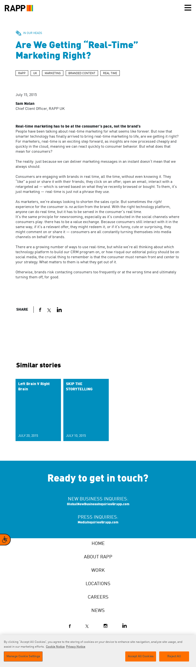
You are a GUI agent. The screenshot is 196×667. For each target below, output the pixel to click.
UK (35, 73)
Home (98, 543)
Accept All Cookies (140, 656)
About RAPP (98, 557)
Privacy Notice (75, 646)
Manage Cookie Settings (23, 656)
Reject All (174, 656)
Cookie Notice (55, 646)
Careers (98, 597)
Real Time (110, 73)
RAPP (22, 73)
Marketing (53, 73)
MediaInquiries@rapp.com (98, 522)
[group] (38, 410)
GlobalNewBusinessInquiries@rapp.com (98, 504)
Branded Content (81, 73)
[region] (98, 651)
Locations (98, 584)
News (98, 610)
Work (98, 570)
